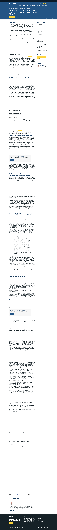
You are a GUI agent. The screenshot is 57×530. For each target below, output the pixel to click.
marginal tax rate (14, 98)
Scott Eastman (11, 14)
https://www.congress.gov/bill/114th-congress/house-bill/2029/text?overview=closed (23, 370)
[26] (9, 446)
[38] (15, 291)
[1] (24, 57)
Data (27, 5)
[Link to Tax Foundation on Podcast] (47, 527)
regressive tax (14, 203)
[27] (25, 219)
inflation (22, 148)
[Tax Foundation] (13, 3)
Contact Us (39, 518)
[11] (20, 140)
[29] (29, 232)
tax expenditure (13, 58)
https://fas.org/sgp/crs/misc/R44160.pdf (26, 341)
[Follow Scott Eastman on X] (13, 510)
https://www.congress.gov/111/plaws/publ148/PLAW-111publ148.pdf (17, 377)
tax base (11, 103)
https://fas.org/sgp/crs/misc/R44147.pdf (27, 330)
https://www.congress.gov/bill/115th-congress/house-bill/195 (16, 384)
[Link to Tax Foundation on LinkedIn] (41, 527)
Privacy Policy (21, 527)
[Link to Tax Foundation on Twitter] (39, 527)
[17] (9, 405)
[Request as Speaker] (11, 510)
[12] (11, 143)
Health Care (46, 60)
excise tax (28, 30)
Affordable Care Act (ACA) (42, 60)
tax (23, 25)
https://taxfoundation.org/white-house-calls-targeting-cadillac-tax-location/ (22, 398)
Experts (24, 5)
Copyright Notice (18, 527)
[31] (9, 459)
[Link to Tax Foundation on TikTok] (46, 527)
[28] (16, 227)
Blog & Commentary (32, 5)
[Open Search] (47, 3)
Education (38, 5)
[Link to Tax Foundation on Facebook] (38, 527)
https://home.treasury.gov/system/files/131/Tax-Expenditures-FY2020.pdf (18, 322)
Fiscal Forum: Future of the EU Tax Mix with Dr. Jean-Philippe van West (41, 46)
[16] (25, 169)
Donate (44, 3)
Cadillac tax (12, 30)
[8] (27, 133)
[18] (9, 409)
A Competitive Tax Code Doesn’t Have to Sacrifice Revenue (40, 37)
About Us (46, 5)
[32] (19, 265)
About (25, 516)
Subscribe (40, 3)
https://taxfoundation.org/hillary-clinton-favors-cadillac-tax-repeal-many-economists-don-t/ (20, 441)
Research (20, 5)
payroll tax (19, 257)
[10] (13, 139)
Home (9, 8)
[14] (9, 397)
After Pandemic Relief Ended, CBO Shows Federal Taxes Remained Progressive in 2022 (42, 27)
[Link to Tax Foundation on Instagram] (44, 527)
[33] (28, 267)
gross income (30, 56)
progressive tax (16, 70)
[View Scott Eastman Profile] (10, 510)
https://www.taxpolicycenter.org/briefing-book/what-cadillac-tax (17, 403)
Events (43, 5)
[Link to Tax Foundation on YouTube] (43, 527)
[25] (9, 443)
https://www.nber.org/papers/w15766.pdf (15, 410)
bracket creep (27, 287)
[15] (28, 166)
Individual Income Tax (19, 364)
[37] (15, 288)
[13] (9, 390)
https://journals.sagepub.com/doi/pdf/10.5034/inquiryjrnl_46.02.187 (17, 407)
